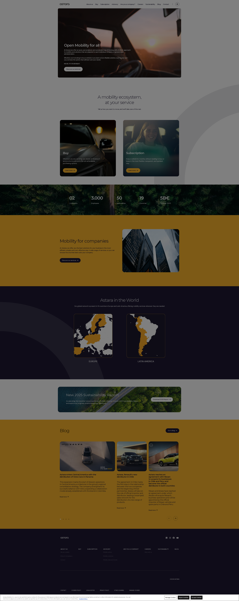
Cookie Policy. (83, 599)
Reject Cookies (183, 597)
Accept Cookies (196, 597)
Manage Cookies (170, 597)
